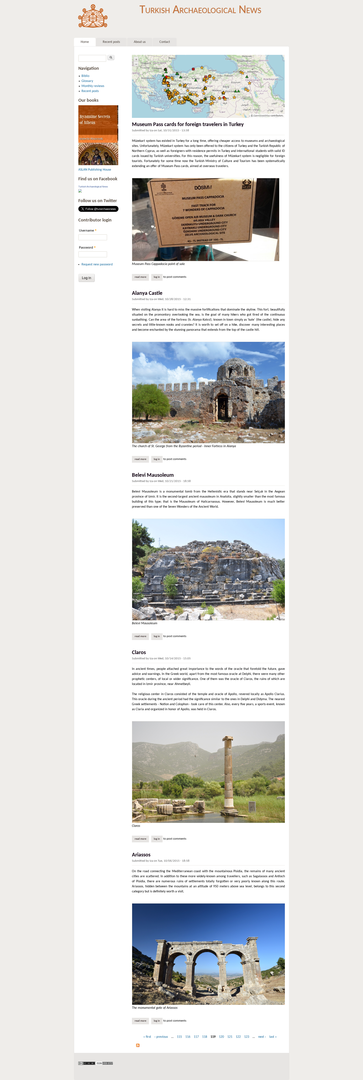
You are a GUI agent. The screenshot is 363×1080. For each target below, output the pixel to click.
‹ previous (161, 1037)
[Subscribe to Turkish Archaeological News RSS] (138, 1046)
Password (87, 247)
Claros (139, 652)
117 (196, 1037)
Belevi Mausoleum (153, 475)
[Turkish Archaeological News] (80, 191)
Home (85, 42)
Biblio (85, 76)
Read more (142, 277)
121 (229, 1037)
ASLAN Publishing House (94, 169)
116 (187, 1037)
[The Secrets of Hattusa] (98, 164)
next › (262, 1037)
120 (221, 1037)
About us (140, 42)
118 (204, 1037)
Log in (157, 277)
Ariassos (141, 855)
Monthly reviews (93, 86)
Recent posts (111, 42)
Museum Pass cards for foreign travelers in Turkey (188, 124)
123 (246, 1037)
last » (273, 1037)
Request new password (97, 264)
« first (147, 1037)
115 (179, 1037)
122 (238, 1037)
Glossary (87, 81)
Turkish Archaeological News (200, 10)
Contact (164, 42)
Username (88, 230)
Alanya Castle (147, 293)
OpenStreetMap (262, 116)
